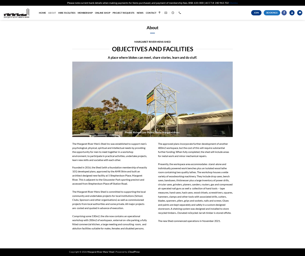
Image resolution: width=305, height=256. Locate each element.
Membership (85, 12)
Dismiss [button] (233, 2)
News (140, 12)
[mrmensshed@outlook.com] (166, 13)
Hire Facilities (66, 12)
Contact (151, 12)
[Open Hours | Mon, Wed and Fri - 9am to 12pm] (173, 13)
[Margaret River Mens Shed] (18, 13)
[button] (299, 12)
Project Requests (124, 12)
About (52, 12)
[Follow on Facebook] (284, 13)
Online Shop (102, 12)
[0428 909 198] (180, 13)
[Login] (292, 12)
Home (42, 12)
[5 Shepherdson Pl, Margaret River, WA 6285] (160, 13)
